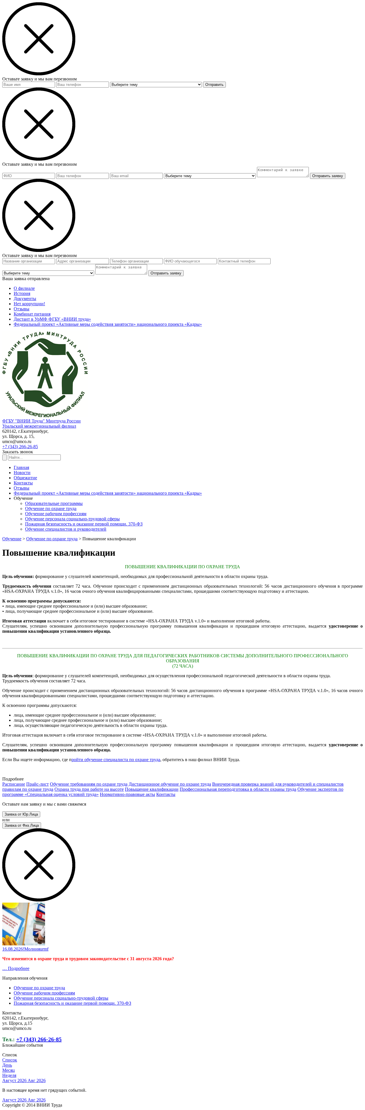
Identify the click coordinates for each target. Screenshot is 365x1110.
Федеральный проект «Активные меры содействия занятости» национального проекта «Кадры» (108, 324)
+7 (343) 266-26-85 (20, 446)
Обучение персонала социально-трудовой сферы (72, 518)
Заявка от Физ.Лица (22, 825)
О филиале (24, 288)
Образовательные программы (54, 503)
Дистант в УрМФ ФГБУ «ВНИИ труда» (52, 319)
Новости (22, 472)
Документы (25, 298)
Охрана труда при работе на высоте (89, 789)
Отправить (214, 84)
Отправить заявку (327, 176)
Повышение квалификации (152, 789)
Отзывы (21, 308)
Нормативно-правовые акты (127, 794)
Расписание (13, 784)
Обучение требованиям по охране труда (88, 784)
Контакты (23, 482)
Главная (21, 467)
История (22, 293)
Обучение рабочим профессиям (55, 513)
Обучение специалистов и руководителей (65, 529)
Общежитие (25, 477)
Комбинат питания (32, 314)
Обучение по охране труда (50, 508)
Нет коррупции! (29, 303)
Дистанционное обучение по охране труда (170, 784)
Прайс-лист (37, 784)
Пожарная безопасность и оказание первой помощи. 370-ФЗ (84, 523)
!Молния (31, 949)
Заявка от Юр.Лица (21, 814)
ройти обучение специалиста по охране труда (116, 759)
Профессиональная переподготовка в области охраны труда (238, 789)
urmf (44, 949)
